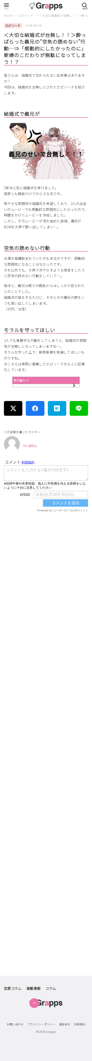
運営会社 (64, 1024)
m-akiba (30, 445)
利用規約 (79, 1024)
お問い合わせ (15, 1024)
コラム (50, 988)
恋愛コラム (13, 988)
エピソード (26, 15)
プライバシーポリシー (41, 1024)
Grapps (51, 1031)
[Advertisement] (46, 715)
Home (8, 15)
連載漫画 (33, 988)
